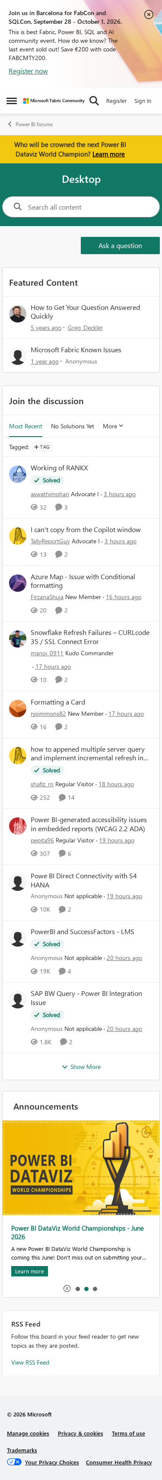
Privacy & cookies (80, 1433)
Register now (28, 70)
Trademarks (22, 1450)
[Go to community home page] (54, 101)
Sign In (142, 100)
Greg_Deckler (85, 327)
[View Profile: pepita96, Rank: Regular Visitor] (17, 826)
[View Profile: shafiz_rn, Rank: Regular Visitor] (17, 755)
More (110, 426)
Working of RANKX (59, 467)
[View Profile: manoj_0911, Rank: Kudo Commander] (17, 639)
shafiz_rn (42, 784)
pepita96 (42, 840)
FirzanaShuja (47, 597)
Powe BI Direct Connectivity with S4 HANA (84, 880)
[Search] (94, 101)
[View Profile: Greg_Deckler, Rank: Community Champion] (17, 313)
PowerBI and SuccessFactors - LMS (82, 931)
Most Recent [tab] (25, 426)
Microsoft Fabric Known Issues (76, 349)
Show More (85, 1066)
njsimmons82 (48, 713)
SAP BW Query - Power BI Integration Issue (86, 998)
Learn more (108, 154)
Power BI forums (34, 124)
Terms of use (128, 1433)
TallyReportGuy (50, 541)
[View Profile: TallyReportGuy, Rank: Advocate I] (17, 536)
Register (116, 100)
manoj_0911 (47, 653)
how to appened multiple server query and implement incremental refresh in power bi (88, 754)
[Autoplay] (67, 1288)
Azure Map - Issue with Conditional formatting (83, 581)
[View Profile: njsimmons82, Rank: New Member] (17, 708)
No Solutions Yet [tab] (72, 426)
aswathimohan (50, 494)
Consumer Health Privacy (119, 1462)
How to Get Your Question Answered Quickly (85, 312)
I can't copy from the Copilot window (86, 529)
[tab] (77, 1288)
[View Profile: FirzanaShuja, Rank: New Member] (17, 583)
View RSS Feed (30, 1362)
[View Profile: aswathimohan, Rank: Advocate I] (17, 474)
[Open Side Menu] (11, 100)
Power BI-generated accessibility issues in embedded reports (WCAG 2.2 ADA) (89, 824)
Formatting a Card (58, 702)
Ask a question (120, 245)
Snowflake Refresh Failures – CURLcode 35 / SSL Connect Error (90, 637)
